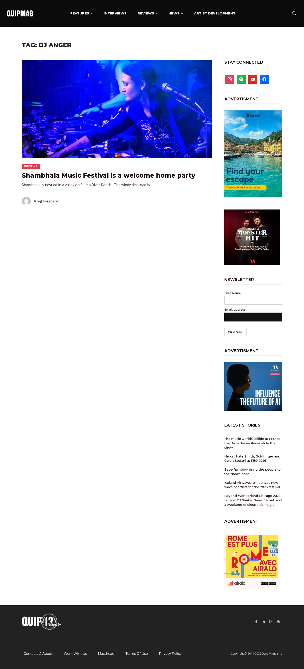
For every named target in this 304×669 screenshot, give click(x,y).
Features (79, 13)
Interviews (115, 13)
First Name (232, 293)
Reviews (146, 13)
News (173, 13)
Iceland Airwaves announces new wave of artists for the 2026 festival (252, 485)
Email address (234, 309)
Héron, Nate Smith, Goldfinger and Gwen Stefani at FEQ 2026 (252, 458)
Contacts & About (38, 653)
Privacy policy (170, 653)
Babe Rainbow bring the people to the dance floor (252, 472)
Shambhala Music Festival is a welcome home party (108, 175)
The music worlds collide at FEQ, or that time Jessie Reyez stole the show (252, 443)
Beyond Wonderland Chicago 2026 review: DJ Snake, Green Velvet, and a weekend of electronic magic (253, 500)
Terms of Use (137, 653)
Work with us (75, 653)
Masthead (106, 653)
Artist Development (214, 13)
